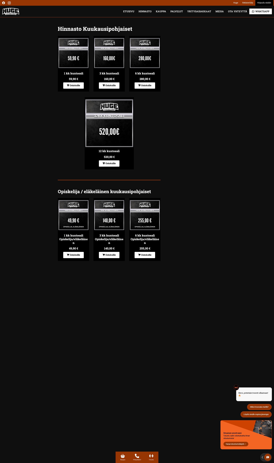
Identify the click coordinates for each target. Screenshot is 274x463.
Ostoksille (74, 85)
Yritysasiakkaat (199, 11)
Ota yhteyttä (237, 11)
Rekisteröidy (247, 3)
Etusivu (128, 11)
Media (219, 11)
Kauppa (161, 11)
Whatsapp (262, 11)
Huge (235, 3)
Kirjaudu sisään (264, 3)
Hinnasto (145, 11)
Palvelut (176, 11)
